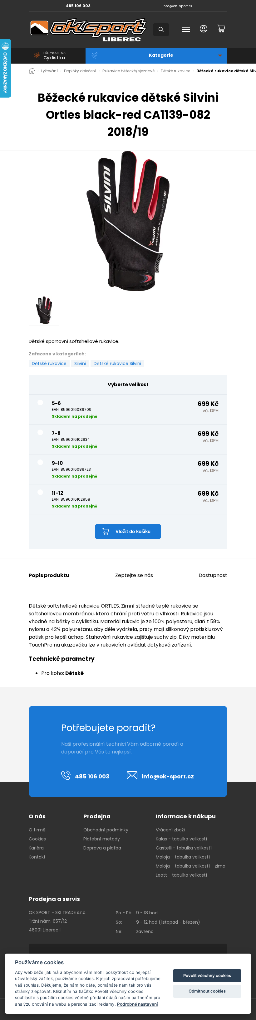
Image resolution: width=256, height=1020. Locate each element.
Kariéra (36, 848)
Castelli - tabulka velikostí (184, 848)
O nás (37, 816)
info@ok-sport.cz (178, 5)
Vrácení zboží (170, 830)
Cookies (37, 839)
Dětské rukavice (175, 71)
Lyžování (49, 71)
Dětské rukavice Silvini (117, 363)
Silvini (80, 363)
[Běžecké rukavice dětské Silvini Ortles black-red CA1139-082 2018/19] (128, 221)
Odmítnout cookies (207, 991)
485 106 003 (78, 5)
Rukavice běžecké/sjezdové (128, 71)
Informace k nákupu (186, 816)
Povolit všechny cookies (207, 975)
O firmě (37, 830)
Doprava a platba (102, 848)
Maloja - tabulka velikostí (183, 857)
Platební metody (101, 839)
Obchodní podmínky (105, 830)
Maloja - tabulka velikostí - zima (190, 866)
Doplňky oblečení (80, 71)
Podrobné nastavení (137, 1004)
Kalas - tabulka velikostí (181, 839)
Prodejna (97, 816)
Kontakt (37, 857)
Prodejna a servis (54, 899)
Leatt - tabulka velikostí (181, 875)
